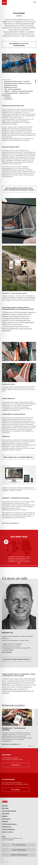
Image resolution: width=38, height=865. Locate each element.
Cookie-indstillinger (8, 829)
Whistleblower (6, 827)
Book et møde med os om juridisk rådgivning (18, 457)
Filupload (5, 821)
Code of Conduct (7, 832)
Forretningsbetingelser (9, 824)
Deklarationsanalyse (10, 85)
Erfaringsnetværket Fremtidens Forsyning (17, 83)
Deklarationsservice (10, 87)
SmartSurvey (8, 99)
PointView (8, 97)
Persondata (5, 813)
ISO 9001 (5, 806)
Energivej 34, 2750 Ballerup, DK (12, 838)
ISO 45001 (5, 808)
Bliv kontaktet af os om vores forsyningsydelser (19, 44)
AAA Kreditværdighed (9, 811)
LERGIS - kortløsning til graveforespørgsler (18, 91)
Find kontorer (16, 765)
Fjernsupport (6, 819)
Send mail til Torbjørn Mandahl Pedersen (17, 659)
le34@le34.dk (19, 850)
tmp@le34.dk (7, 652)
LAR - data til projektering (12, 89)
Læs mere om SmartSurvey (11, 744)
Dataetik (4, 816)
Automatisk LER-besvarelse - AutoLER (17, 81)
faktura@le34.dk (19, 855)
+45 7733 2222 (19, 845)
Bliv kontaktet (15, 789)
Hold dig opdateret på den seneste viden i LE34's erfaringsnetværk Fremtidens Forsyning (19, 189)
